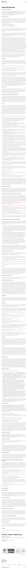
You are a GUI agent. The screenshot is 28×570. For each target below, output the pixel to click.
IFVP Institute (9, 564)
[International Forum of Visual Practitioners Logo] (4, 2)
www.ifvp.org (6, 26)
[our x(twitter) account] (5, 567)
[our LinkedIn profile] (3, 567)
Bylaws (5, 564)
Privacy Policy (18, 89)
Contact (24, 564)
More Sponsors (23, 555)
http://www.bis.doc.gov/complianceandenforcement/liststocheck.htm (12, 207)
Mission (2, 564)
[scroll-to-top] (9, 567)
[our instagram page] (7, 567)
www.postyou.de (4, 541)
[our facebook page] (2, 567)
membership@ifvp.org (14, 306)
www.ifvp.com (15, 22)
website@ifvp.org (6, 486)
